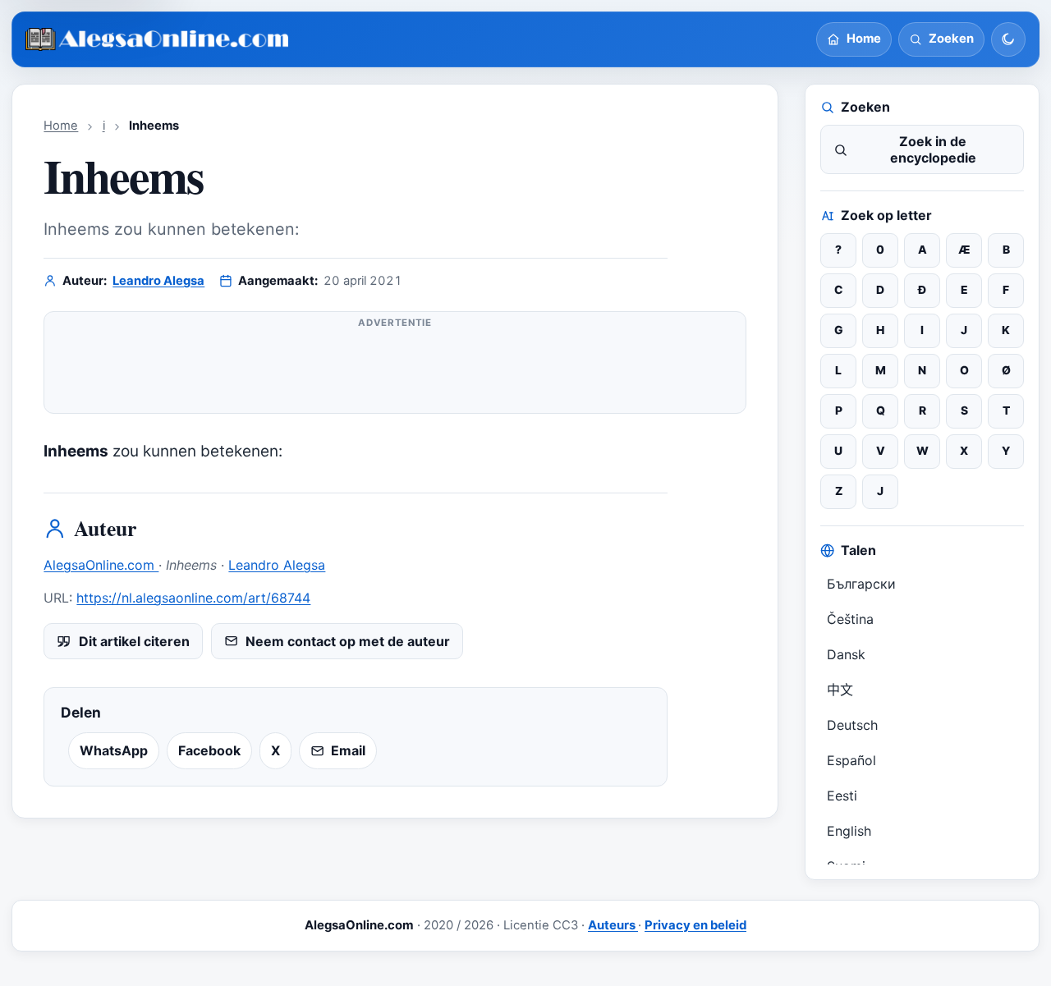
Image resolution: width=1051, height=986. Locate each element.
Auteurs (613, 925)
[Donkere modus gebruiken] (1008, 39)
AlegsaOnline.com (101, 565)
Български (861, 584)
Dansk (846, 654)
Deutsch (852, 725)
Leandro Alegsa (158, 280)
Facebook (209, 750)
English (849, 831)
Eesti (842, 795)
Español (851, 760)
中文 (840, 689)
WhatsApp (114, 750)
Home (61, 125)
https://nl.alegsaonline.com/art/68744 (193, 597)
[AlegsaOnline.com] (158, 40)
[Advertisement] (394, 369)
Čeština (850, 619)
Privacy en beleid (695, 925)
